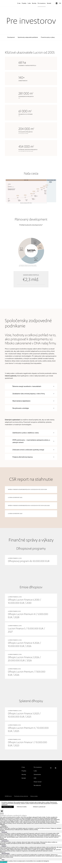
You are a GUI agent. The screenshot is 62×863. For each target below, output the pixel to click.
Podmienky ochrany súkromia (21, 796)
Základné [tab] (2, 824)
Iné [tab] (1, 858)
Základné (4, 826)
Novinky (34, 3)
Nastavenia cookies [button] (7, 806)
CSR (35, 778)
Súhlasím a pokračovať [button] (39, 807)
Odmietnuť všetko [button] (22, 807)
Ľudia (29, 3)
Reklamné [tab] (2, 852)
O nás (18, 3)
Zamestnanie (37, 774)
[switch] (0, 832)
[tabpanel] (31, 829)
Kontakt (49, 3)
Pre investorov (42, 3)
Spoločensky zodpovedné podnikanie (28, 37)
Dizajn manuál (37, 782)
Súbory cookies (34, 796)
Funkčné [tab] (2, 831)
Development (11, 37)
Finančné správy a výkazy (48, 37)
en (60, 3)
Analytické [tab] (3, 844)
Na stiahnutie (37, 785)
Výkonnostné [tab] (3, 839)
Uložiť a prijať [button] (3, 862)
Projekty (24, 3)
